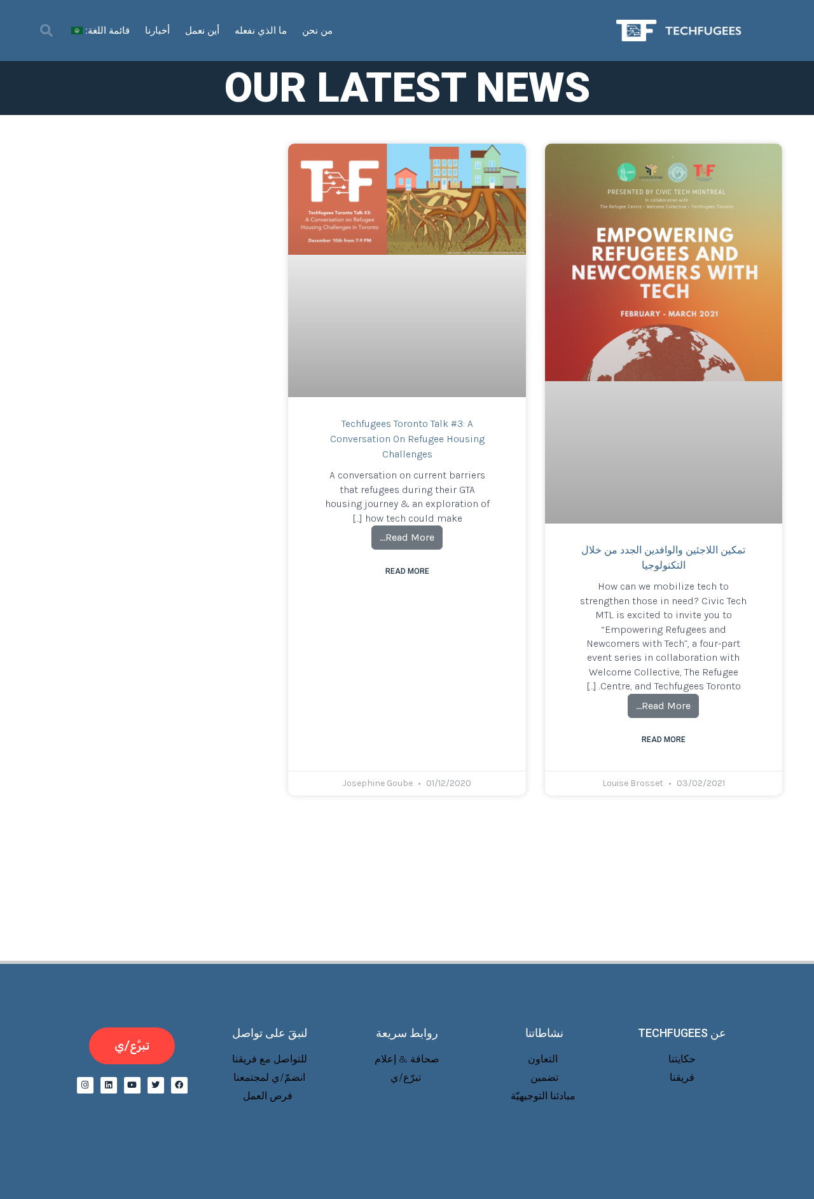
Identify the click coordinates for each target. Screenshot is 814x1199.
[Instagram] (85, 1085)
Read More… (659, 703)
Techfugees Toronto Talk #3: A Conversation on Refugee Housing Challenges (407, 438)
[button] (46, 30)
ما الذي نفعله (261, 30)
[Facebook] (179, 1085)
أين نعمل (202, 30)
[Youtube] (132, 1085)
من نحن (317, 30)
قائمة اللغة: (106, 30)
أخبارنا (157, 30)
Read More (664, 739)
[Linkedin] (108, 1085)
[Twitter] (156, 1085)
